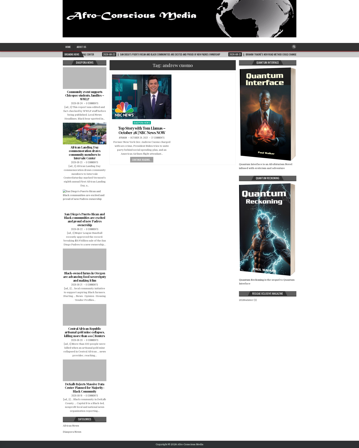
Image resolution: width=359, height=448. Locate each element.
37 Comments (158, 138)
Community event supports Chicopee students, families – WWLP (84, 95)
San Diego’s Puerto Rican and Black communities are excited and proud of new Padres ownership (84, 219)
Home (68, 47)
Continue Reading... (141, 160)
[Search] (294, 46)
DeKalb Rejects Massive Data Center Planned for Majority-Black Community (84, 387)
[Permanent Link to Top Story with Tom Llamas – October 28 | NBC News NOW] (141, 97)
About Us (81, 47)
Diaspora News (142, 122)
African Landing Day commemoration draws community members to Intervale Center (85, 152)
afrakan (123, 138)
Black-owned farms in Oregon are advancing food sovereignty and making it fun (84, 276)
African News (71, 425)
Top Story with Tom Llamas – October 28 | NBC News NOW (141, 130)
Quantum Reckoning (251, 279)
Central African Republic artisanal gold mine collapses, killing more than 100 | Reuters (84, 332)
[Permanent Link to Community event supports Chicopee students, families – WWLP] (84, 78)
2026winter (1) (248, 300)
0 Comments (92, 103)
